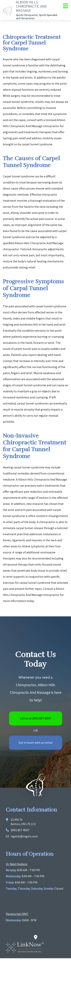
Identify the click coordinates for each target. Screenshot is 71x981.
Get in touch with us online (36, 743)
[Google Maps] (35, 937)
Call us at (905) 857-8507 (35, 718)
